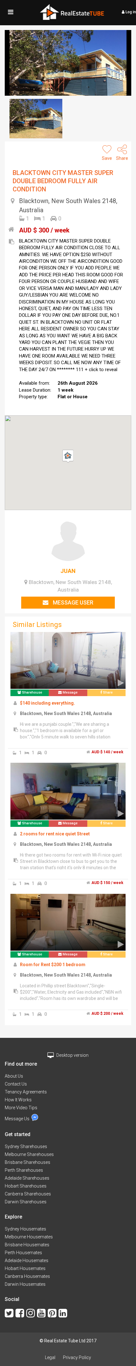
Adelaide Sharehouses (27, 1178)
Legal (50, 1357)
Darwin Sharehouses (25, 1201)
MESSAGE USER (72, 602)
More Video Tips (21, 1107)
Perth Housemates (23, 1252)
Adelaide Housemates (26, 1260)
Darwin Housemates (25, 1284)
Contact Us (16, 1083)
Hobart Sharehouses (25, 1185)
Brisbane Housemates (27, 1244)
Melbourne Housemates (29, 1236)
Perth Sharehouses (24, 1170)
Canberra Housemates (27, 1276)
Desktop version (72, 1055)
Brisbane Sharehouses (27, 1162)
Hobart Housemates (25, 1268)
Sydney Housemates (25, 1228)
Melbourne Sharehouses (29, 1154)
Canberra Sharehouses (28, 1193)
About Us (14, 1076)
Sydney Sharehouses (26, 1146)
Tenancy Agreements (26, 1091)
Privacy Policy (77, 1357)
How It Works (18, 1099)
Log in (130, 12)
